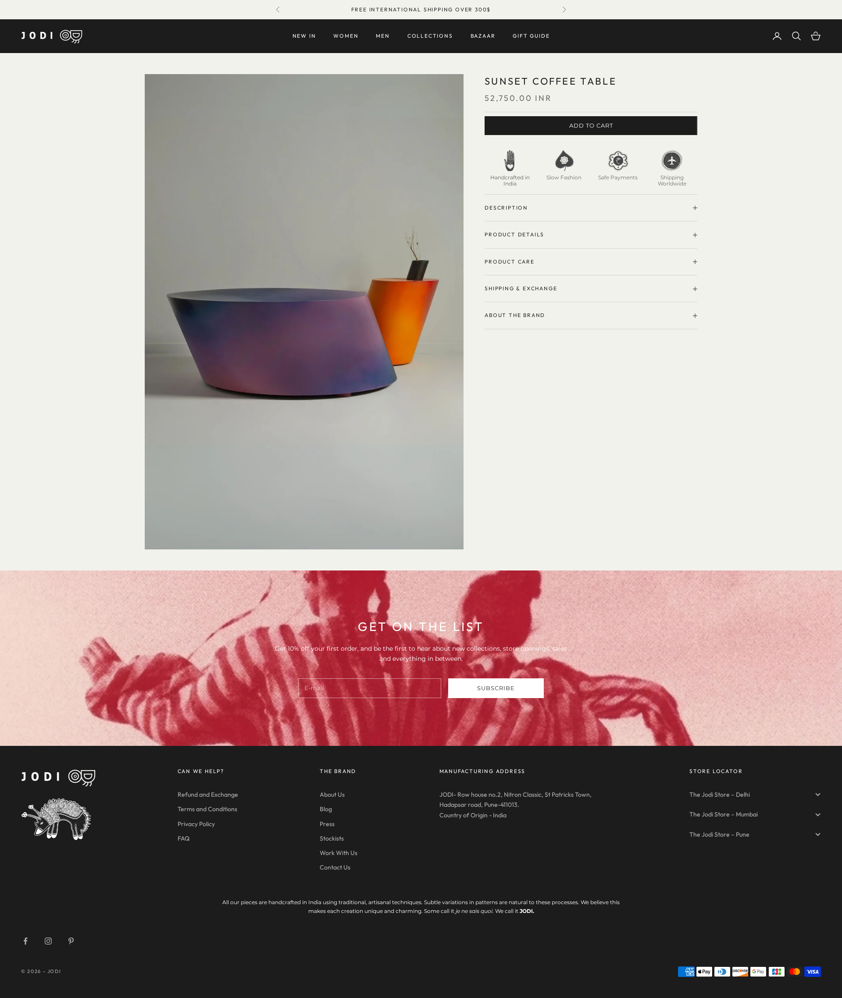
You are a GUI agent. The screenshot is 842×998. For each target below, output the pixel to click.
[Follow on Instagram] (48, 941)
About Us (332, 794)
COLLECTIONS (430, 35)
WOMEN (345, 35)
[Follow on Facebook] (25, 941)
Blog (326, 809)
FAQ (183, 838)
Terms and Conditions (207, 809)
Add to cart (591, 125)
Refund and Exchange (208, 794)
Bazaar (483, 35)
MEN (382, 35)
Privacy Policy (196, 824)
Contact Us (335, 867)
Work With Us (338, 853)
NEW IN (304, 35)
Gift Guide (531, 35)
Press (327, 824)
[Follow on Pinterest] (71, 941)
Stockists (332, 838)
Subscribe (496, 687)
